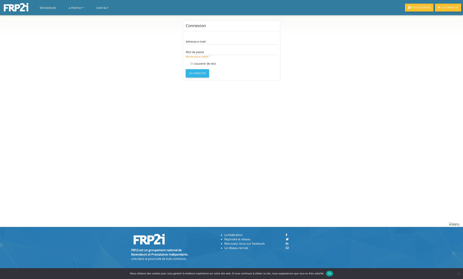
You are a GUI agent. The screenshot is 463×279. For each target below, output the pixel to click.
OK (329, 273)
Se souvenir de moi (203, 64)
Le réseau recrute (236, 248)
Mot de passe (195, 52)
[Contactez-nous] (287, 248)
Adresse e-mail (196, 42)
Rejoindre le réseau (237, 239)
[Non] (458, 273)
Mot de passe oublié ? (198, 56)
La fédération (233, 235)
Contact (102, 8)
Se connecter (197, 73)
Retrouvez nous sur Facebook (244, 244)
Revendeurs (48, 8)
